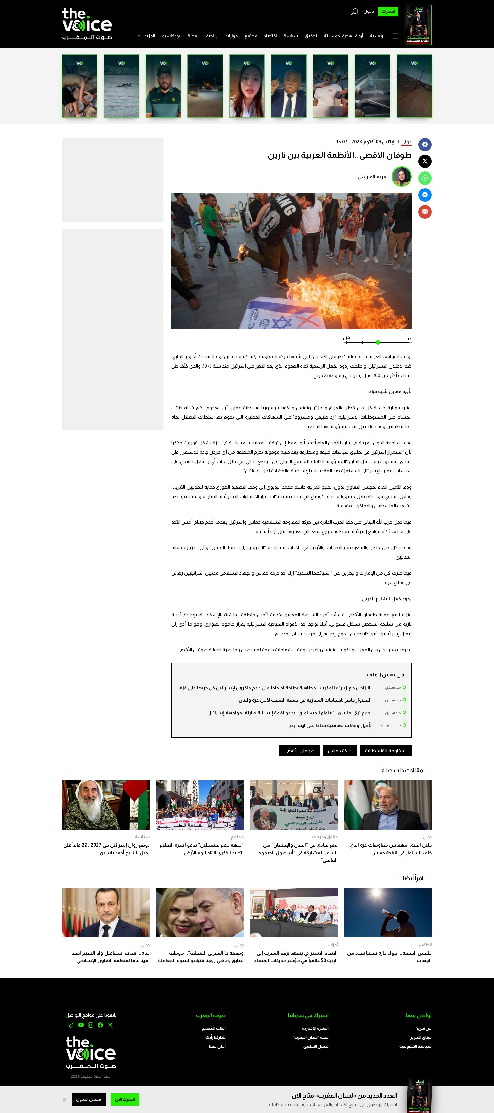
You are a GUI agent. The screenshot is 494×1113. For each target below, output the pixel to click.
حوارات (231, 35)
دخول (369, 11)
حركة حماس (340, 750)
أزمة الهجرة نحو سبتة (343, 35)
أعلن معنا (217, 1046)
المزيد (149, 35)
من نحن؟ (424, 1028)
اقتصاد (270, 35)
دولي (406, 141)
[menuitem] (377, 36)
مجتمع (250, 35)
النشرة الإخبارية (315, 1028)
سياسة (290, 35)
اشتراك (388, 11)
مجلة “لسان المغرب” (311, 1037)
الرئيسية (377, 35)
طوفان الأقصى (299, 750)
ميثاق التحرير (421, 1037)
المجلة (193, 35)
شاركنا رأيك (215, 1037)
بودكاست (171, 35)
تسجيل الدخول (88, 1099)
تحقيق (311, 35)
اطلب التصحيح (214, 1028)
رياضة (212, 35)
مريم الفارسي (372, 176)
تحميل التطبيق (316, 1046)
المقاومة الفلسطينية (386, 750)
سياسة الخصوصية (415, 1046)
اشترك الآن (125, 1099)
